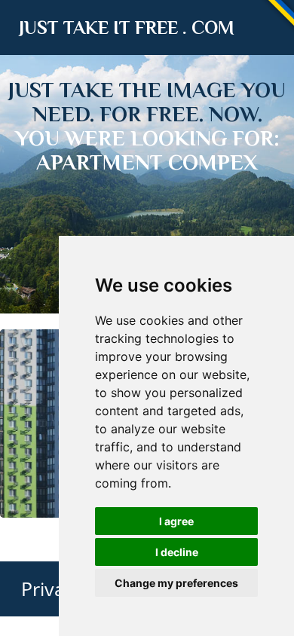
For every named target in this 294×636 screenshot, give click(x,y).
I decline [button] (176, 552)
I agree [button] (176, 521)
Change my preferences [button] (176, 582)
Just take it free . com (126, 27)
